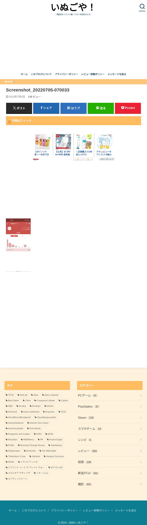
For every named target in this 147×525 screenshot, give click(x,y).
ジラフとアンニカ (29, 462)
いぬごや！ (73, 7)
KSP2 (39, 434)
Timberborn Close (17, 456)
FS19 (63, 412)
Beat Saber (13, 400)
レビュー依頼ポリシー (93, 74)
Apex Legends (51, 395)
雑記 (84, 484)
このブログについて (41, 74)
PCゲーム (87, 395)
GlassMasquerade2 (46, 417)
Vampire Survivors (55, 456)
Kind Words (35, 428)
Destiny (22, 406)
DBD (10, 406)
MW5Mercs (28, 439)
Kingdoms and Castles (19, 434)
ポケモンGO (57, 467)
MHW (50, 434)
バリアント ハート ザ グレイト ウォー (26, 467)
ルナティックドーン (17, 479)
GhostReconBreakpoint (19, 417)
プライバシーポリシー (66, 74)
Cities (28, 400)
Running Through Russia (32, 445)
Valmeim (36, 456)
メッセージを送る (117, 74)
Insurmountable (15, 428)
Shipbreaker (14, 451)
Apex (35, 395)
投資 (84, 462)
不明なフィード (21, 120)
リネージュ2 (42, 473)
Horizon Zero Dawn (39, 423)
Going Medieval (15, 423)
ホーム (24, 74)
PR (41, 439)
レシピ (84, 439)
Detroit (50, 406)
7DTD (11, 395)
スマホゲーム (89, 428)
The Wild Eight (49, 451)
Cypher (64, 400)
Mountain (12, 439)
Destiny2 (36, 406)
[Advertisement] (73, 43)
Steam (85, 417)
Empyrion (50, 412)
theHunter (31, 451)
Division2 (12, 412)
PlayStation (88, 406)
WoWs (11, 462)
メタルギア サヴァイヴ (19, 473)
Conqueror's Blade (46, 400)
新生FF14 (88, 473)
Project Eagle (55, 439)
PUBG (11, 445)
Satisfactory (56, 445)
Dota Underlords (31, 412)
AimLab (23, 395)
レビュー (87, 450)
